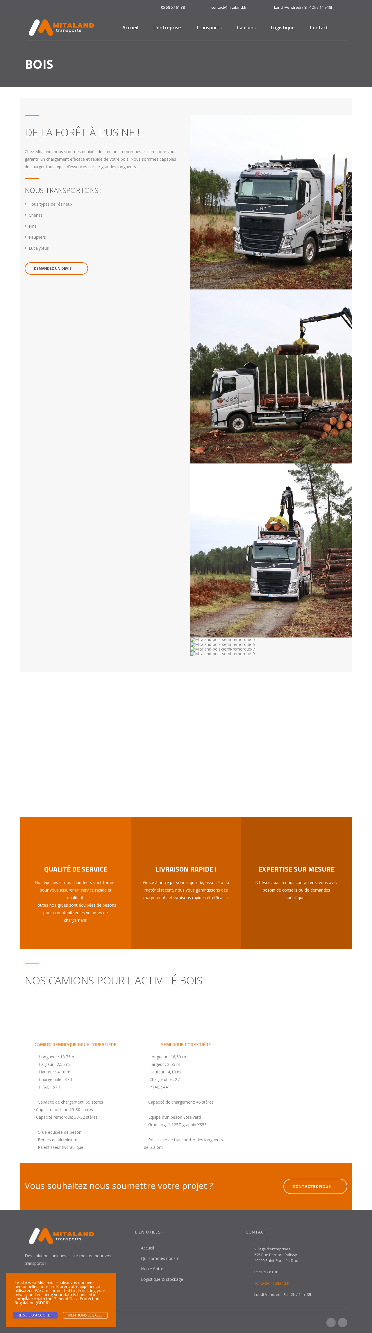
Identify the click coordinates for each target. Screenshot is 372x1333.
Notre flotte (152, 1269)
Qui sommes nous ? (159, 1258)
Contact (319, 27)
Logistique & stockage (162, 1279)
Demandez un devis (52, 268)
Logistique (283, 27)
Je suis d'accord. (35, 1315)
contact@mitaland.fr (272, 1283)
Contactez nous (312, 1186)
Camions (246, 27)
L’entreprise (167, 27)
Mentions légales (85, 1315)
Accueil (130, 27)
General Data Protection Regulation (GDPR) (57, 1300)
